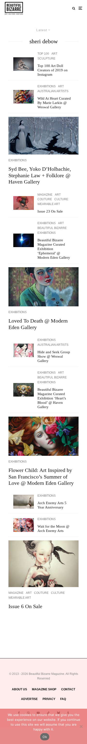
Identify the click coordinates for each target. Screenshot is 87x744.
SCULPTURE (46, 58)
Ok (45, 737)
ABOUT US (19, 689)
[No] (81, 726)
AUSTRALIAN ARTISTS (52, 91)
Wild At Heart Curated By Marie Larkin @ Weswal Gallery (54, 102)
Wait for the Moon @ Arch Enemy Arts (53, 528)
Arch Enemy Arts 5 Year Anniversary (51, 505)
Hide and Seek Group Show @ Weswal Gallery (53, 356)
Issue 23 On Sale (50, 211)
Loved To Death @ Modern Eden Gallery (38, 324)
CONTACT (68, 689)
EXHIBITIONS (46, 86)
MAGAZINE (44, 194)
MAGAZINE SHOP (44, 689)
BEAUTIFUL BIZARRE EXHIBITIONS (52, 230)
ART (54, 53)
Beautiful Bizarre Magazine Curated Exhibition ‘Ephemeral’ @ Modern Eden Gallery (53, 248)
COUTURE (44, 199)
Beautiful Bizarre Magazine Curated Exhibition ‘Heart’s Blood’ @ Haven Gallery (51, 398)
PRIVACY (49, 699)
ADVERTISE (29, 699)
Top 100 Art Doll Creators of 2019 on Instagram (52, 70)
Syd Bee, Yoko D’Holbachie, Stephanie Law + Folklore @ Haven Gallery (39, 175)
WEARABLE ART (48, 204)
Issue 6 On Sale (25, 606)
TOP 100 (43, 53)
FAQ (63, 699)
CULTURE (61, 199)
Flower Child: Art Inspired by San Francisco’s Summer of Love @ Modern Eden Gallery (41, 476)
